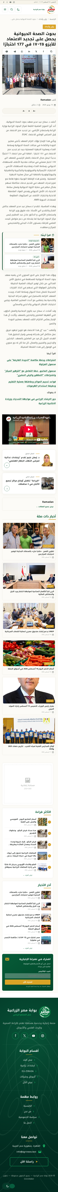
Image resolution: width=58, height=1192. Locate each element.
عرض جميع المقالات (45, 506)
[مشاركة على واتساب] (21, 52)
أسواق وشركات (27, 1077)
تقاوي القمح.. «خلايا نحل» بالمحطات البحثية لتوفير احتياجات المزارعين (32, 553)
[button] (6, 1186)
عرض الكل (28, 1082)
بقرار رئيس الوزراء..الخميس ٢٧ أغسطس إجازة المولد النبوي (31, 707)
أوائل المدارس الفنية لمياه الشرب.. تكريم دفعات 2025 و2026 (31, 748)
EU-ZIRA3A (28, 1071)
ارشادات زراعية (27, 1065)
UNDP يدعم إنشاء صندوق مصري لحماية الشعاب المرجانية (29, 631)
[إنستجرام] (13, 2)
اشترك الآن (27, 982)
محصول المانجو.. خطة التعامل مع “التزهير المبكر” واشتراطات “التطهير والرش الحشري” (30, 373)
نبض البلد (27, 1060)
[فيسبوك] (3, 2)
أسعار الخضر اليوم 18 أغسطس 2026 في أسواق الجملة (31, 668)
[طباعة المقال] (6, 52)
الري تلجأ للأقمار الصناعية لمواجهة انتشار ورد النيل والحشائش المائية (32, 593)
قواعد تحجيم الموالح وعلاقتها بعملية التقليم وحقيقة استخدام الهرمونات (32, 384)
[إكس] (7, 2)
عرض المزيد (27, 875)
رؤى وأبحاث (43, 19)
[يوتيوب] (10, 2)
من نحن (27, 1111)
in (29, 51)
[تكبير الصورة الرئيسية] (29, 75)
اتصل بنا (28, 1123)
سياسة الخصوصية (28, 1117)
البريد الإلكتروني (44, 971)
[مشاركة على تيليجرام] (14, 52)
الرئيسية (53, 19)
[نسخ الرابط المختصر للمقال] (51, 52)
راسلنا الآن (29, 1161)
